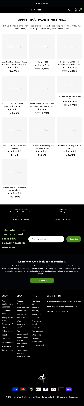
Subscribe (74, 239)
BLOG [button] (20, 295)
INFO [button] (34, 295)
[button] (69, 10)
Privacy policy (47, 397)
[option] (42, 3)
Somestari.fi (73, 397)
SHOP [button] (5, 295)
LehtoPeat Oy (19, 397)
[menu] (3, 10)
